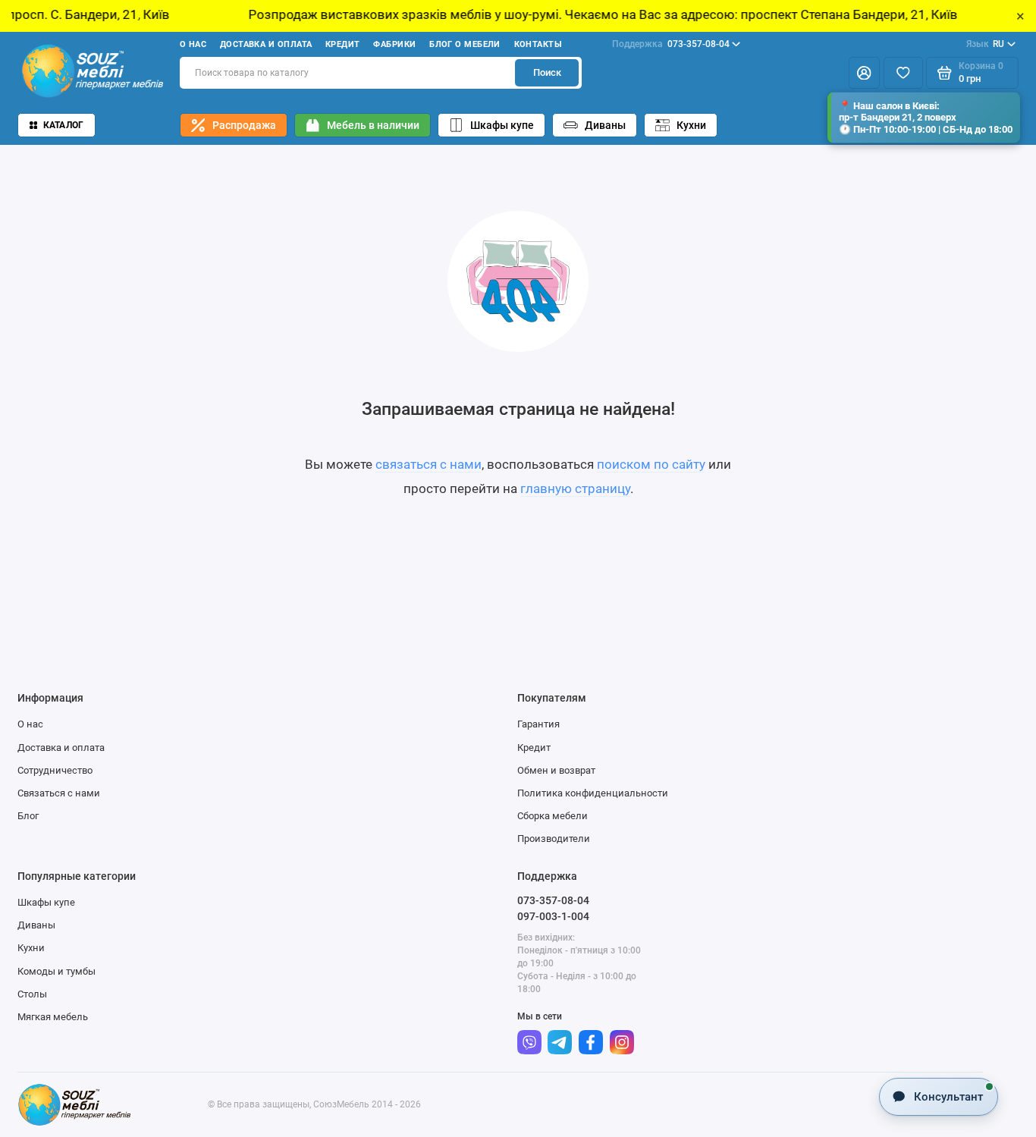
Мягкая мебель (52, 1016)
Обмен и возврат (556, 770)
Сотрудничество (55, 770)
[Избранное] (903, 73)
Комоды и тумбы (56, 971)
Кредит (342, 44)
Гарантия (538, 724)
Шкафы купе (502, 125)
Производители (553, 838)
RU (985, 44)
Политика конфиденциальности (592, 793)
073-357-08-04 (671, 44)
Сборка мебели (552, 815)
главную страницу (575, 488)
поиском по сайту (651, 464)
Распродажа (244, 125)
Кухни (691, 125)
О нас (193, 44)
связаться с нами (428, 464)
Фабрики (394, 44)
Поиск (547, 72)
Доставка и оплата (266, 44)
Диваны (605, 125)
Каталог (63, 125)
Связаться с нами (58, 793)
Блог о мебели (465, 44)
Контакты (538, 44)
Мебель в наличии (373, 125)
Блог (28, 815)
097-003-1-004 (553, 916)
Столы (32, 994)
